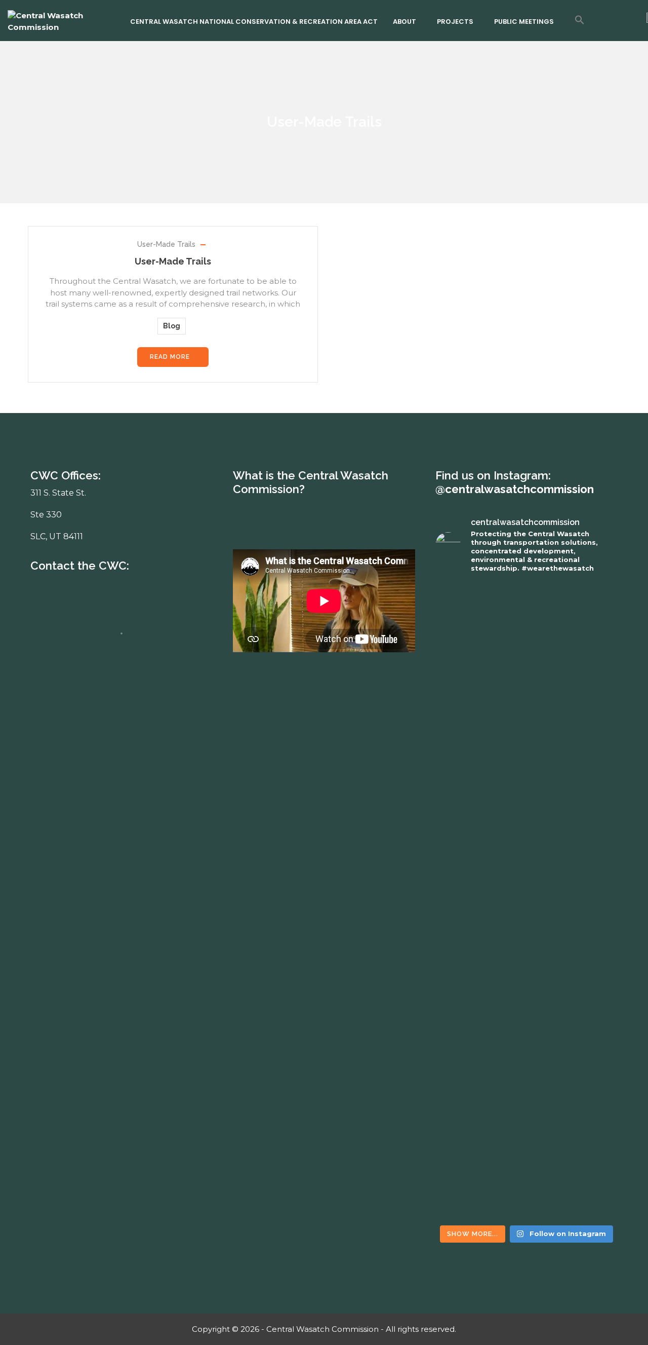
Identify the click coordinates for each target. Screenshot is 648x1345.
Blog (171, 326)
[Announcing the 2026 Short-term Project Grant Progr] (573, 1051)
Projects (455, 21)
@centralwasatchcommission (514, 489)
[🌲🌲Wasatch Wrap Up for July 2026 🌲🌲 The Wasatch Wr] (573, 642)
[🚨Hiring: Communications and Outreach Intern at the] (479, 994)
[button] (579, 20)
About (404, 21)
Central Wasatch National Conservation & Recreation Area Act (254, 21)
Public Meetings (524, 21)
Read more (170, 356)
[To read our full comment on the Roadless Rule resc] (479, 733)
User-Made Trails (166, 244)
